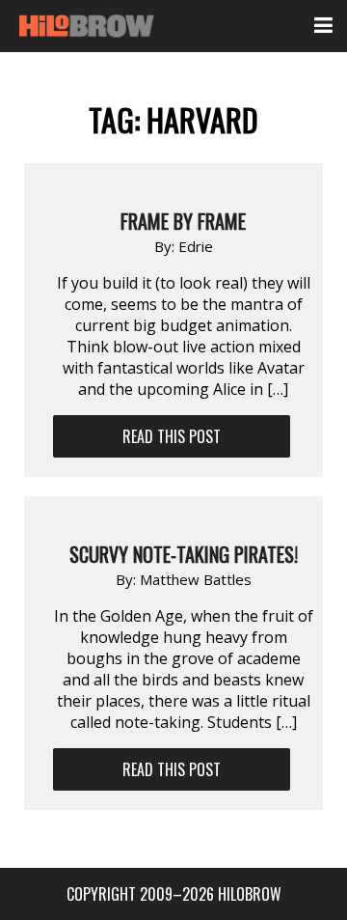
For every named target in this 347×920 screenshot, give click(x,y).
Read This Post (171, 436)
